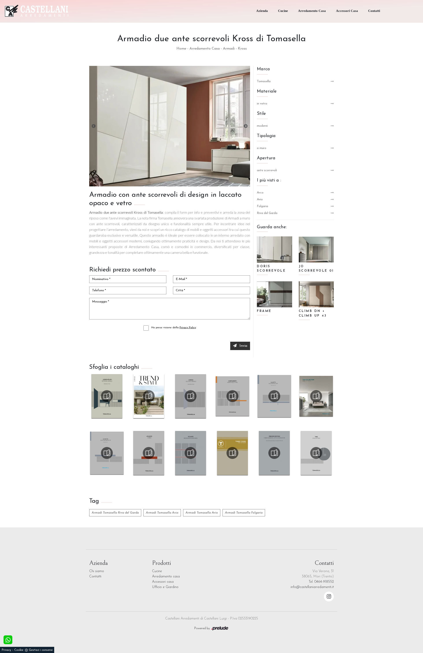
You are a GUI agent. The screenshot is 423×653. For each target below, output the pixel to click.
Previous (93, 126)
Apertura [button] (266, 158)
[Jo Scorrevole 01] (316, 249)
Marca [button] (263, 69)
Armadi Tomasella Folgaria (244, 512)
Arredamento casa (166, 576)
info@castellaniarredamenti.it (312, 587)
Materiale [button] (267, 91)
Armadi (229, 48)
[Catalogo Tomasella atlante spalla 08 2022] (190, 453)
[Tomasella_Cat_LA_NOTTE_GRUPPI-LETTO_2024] (106, 453)
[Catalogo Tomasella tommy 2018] (232, 453)
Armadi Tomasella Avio (202, 512)
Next (245, 126)
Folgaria (262, 206)
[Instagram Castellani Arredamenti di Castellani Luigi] (329, 596)
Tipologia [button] (266, 136)
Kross (242, 48)
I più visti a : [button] (269, 180)
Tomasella (264, 81)
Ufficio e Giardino (165, 587)
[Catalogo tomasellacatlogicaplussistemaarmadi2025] (106, 396)
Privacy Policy (188, 327)
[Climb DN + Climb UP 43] (316, 294)
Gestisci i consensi (41, 650)
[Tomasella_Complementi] (232, 396)
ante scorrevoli (267, 170)
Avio (260, 199)
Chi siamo (96, 571)
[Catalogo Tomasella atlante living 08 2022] (148, 453)
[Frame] (274, 294)
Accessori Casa (347, 11)
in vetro (262, 103)
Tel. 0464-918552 (321, 582)
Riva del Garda (267, 213)
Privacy (6, 650)
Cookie (18, 650)
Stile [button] (261, 113)
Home (181, 48)
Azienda (262, 11)
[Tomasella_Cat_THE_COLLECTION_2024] (316, 396)
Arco (260, 192)
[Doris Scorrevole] (274, 249)
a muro (261, 148)
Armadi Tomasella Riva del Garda (115, 512)
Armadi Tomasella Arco (162, 512)
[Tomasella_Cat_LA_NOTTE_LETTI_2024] (274, 396)
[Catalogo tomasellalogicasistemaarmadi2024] (190, 396)
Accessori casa (163, 582)
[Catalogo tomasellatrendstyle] (148, 396)
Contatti (374, 11)
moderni (262, 126)
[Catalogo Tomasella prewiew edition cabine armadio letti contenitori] (274, 453)
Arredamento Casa (312, 11)
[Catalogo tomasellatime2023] (316, 453)
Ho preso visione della (173, 327)
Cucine (283, 11)
